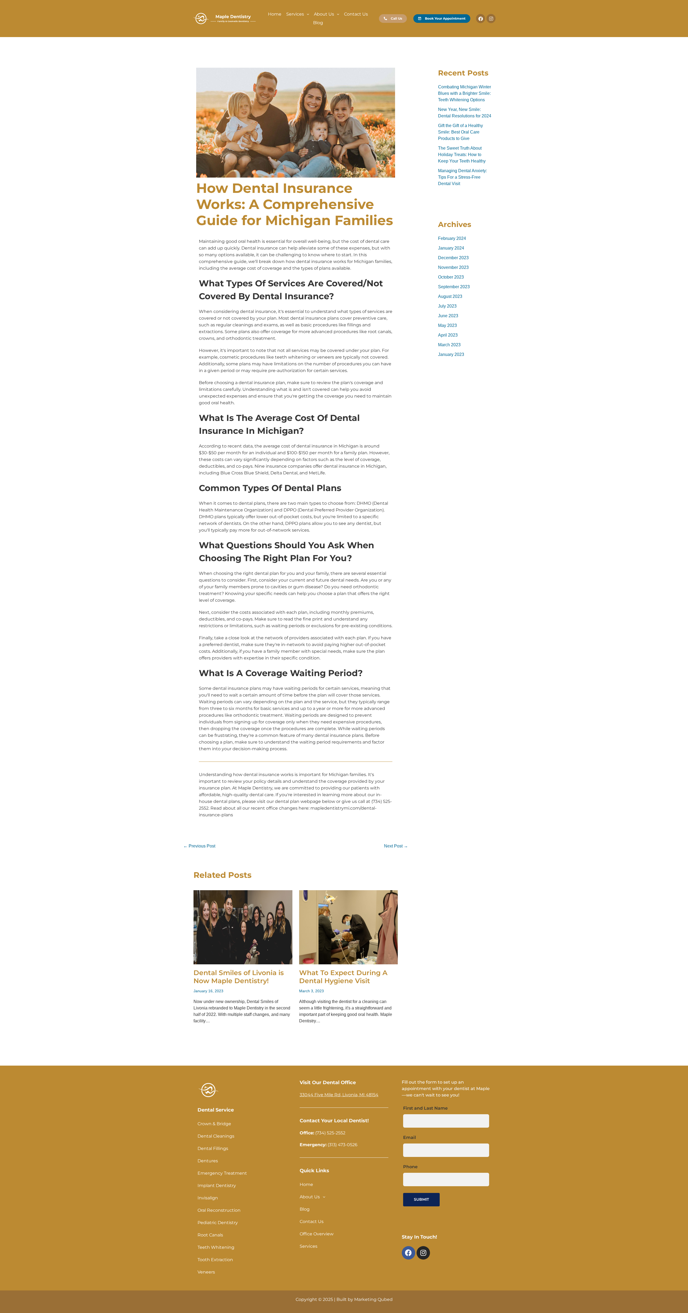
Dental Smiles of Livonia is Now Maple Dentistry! (239, 977)
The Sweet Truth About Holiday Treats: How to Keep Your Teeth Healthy (462, 154)
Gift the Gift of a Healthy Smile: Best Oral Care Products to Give (460, 132)
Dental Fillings (213, 1148)
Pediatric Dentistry (218, 1222)
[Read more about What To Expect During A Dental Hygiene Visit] (348, 927)
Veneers (206, 1272)
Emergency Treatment (222, 1173)
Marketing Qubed (373, 1299)
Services (295, 14)
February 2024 (452, 238)
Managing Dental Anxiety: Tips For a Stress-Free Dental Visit (462, 177)
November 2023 (453, 267)
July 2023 (447, 306)
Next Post (396, 846)
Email (409, 1137)
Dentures (208, 1160)
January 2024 (451, 248)
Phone (410, 1166)
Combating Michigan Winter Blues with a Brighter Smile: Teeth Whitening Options (464, 93)
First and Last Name (425, 1108)
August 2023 (450, 296)
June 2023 (448, 315)
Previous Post (199, 846)
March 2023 (449, 344)
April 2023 (448, 335)
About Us (324, 14)
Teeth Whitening (216, 1247)
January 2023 (451, 354)
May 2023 (447, 325)
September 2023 (454, 286)
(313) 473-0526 (342, 1144)
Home (274, 14)
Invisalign (208, 1197)
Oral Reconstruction (219, 1210)
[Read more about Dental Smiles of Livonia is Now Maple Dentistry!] (243, 927)
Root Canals (210, 1235)
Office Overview (317, 1233)
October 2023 (451, 277)
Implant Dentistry (217, 1185)
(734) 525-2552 (329, 1132)
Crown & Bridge (214, 1123)
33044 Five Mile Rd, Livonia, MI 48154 (339, 1094)
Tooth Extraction (215, 1259)
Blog (318, 22)
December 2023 (453, 257)
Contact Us (356, 14)
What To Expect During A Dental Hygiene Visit (343, 977)
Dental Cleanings (216, 1136)
